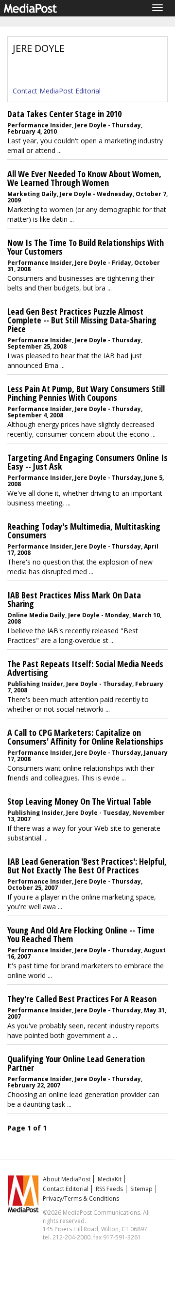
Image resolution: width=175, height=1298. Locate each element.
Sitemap (141, 1189)
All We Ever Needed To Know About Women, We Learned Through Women (84, 178)
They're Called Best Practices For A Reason (82, 998)
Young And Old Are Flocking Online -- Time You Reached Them (81, 934)
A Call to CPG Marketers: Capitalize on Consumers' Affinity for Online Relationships (85, 737)
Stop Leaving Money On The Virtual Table (79, 801)
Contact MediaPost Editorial (57, 90)
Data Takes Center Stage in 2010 (64, 113)
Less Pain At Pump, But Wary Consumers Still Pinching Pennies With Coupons (86, 393)
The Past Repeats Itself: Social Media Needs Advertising (85, 668)
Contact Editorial (65, 1189)
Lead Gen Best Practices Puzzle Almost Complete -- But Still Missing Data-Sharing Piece (82, 320)
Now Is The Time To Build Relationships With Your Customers (85, 247)
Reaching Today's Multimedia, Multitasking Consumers (83, 530)
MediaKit (110, 1179)
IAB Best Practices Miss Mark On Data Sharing (74, 599)
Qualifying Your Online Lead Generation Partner (76, 1063)
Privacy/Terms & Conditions (81, 1198)
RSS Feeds (109, 1189)
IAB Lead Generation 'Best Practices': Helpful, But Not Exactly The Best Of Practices (87, 865)
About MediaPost (66, 1179)
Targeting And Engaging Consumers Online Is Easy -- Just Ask (87, 462)
